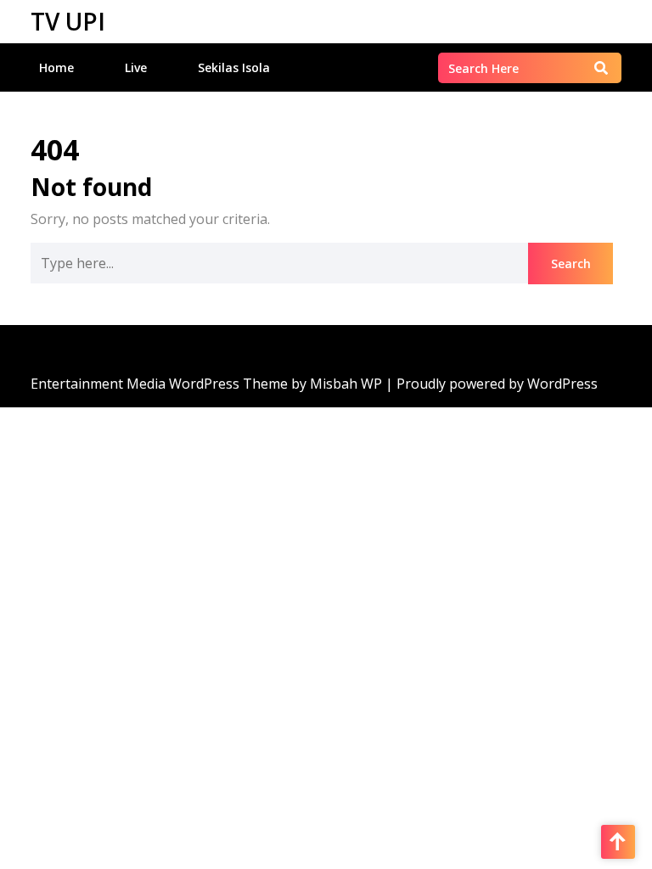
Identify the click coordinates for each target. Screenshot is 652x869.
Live (136, 67)
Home (56, 67)
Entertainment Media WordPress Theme (161, 383)
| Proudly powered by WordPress (491, 383)
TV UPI (68, 21)
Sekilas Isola (234, 67)
